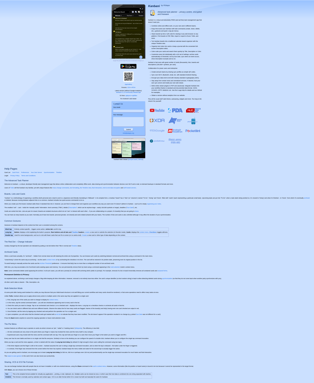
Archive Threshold (46, 263)
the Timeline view (85, 188)
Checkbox (152, 232)
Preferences (25, 172)
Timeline (59, 172)
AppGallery (128, 84)
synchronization (167, 278)
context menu (144, 232)
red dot (58, 314)
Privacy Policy (14, 175)
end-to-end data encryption (111, 188)
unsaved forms (162, 271)
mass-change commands (61, 188)
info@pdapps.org (128, 133)
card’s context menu (99, 366)
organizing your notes (154, 204)
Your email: (116, 107)
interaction (98, 188)
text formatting (74, 188)
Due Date (130, 207)
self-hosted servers (130, 188)
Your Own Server (36, 172)
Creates (84, 235)
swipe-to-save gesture (14, 356)
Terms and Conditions (28, 175)
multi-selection (115, 267)
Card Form (15, 172)
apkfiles (134, 95)
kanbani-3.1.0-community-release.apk (128, 92)
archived (307, 198)
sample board (132, 159)
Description (72, 207)
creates (87, 232)
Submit (128, 129)
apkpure (128, 95)
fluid (93, 188)
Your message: (118, 115)
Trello (12, 188)
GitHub (140, 159)
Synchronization (49, 172)
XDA (128, 87)
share (137, 211)
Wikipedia (78, 328)
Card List (7, 172)
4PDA (133, 87)
